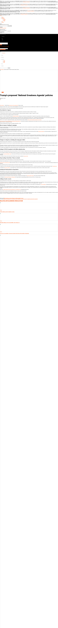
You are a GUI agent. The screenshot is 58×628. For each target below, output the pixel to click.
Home (2, 55)
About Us (3, 17)
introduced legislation (41, 131)
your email (9, 48)
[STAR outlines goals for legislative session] (29, 209)
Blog (2, 21)
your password (10, 26)
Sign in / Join (3, 36)
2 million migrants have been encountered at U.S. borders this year (12, 189)
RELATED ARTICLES (5, 201)
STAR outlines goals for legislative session (7, 211)
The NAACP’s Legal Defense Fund (5, 162)
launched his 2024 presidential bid (13, 105)
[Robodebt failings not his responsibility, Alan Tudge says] (29, 220)
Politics (4, 61)
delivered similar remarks (30, 175)
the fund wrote (55, 166)
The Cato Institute (43, 184)
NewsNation (2, 105)
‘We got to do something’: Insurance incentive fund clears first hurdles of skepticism (14, 233)
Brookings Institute (7, 167)
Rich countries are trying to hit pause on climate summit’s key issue (13, 198)
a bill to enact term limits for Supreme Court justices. (35, 119)
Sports (4, 20)
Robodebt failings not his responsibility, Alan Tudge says (10, 222)
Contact (3, 22)
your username (10, 25)
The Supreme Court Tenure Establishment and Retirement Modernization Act (10, 121)
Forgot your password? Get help (4, 46)
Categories (3, 18)
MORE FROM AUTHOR (17, 201)
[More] (20, 101)
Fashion (4, 19)
